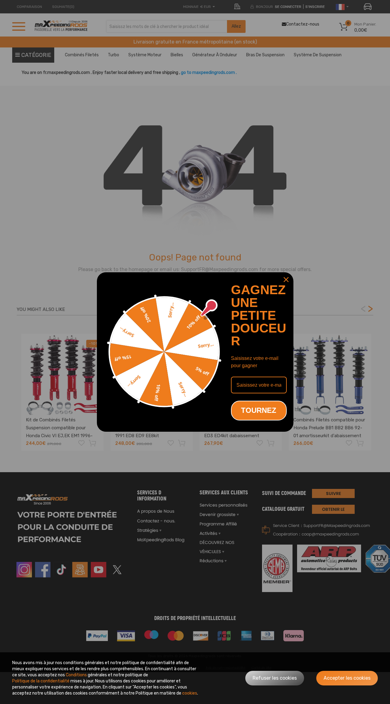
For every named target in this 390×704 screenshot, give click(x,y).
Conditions (76, 675)
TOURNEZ (258, 410)
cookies (189, 693)
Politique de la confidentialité (40, 681)
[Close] (286, 279)
